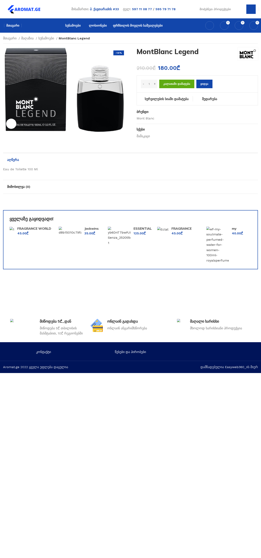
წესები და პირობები (130, 352)
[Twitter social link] (212, 352)
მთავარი (10, 38)
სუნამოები (46, 38)
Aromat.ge (11, 367)
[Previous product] (248, 39)
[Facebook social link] (206, 352)
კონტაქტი (43, 352)
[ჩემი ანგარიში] (209, 25)
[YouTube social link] (223, 352)
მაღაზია (28, 38)
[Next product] (256, 39)
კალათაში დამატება (176, 83)
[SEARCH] (251, 9)
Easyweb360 (234, 367)
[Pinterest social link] (229, 352)
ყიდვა (204, 83)
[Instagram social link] (217, 352)
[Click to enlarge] (11, 124)
